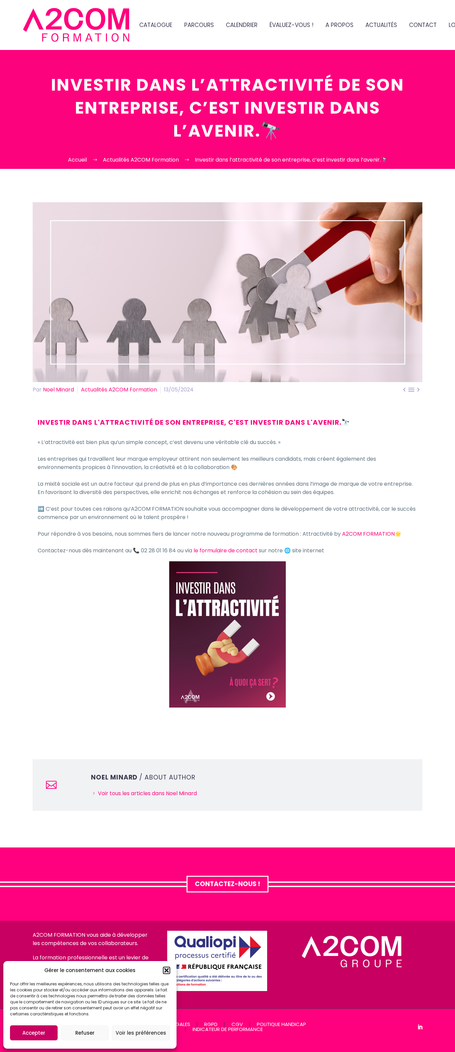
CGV (237, 1024)
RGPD (211, 1024)
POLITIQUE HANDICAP (281, 1024)
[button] (166, 970)
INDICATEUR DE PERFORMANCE (228, 1029)
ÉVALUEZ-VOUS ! (291, 25)
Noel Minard (58, 389)
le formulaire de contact (225, 550)
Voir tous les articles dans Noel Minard (147, 793)
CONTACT (423, 25)
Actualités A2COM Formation (119, 389)
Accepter (33, 1032)
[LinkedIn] (420, 1026)
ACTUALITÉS (381, 25)
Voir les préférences (141, 1032)
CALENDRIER (241, 25)
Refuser (85, 1032)
